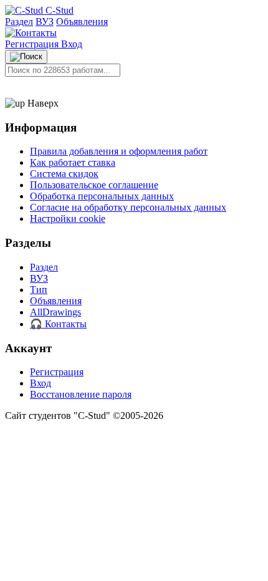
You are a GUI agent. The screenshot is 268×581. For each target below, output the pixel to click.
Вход (71, 44)
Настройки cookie (67, 218)
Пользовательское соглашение (94, 185)
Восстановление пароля (81, 394)
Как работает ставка (72, 162)
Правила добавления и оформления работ (119, 151)
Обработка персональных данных (102, 196)
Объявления (82, 21)
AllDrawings (55, 312)
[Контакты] (31, 32)
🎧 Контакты (58, 324)
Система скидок (64, 173)
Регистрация (33, 44)
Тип (38, 289)
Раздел (19, 21)
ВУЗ (45, 21)
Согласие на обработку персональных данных (128, 207)
